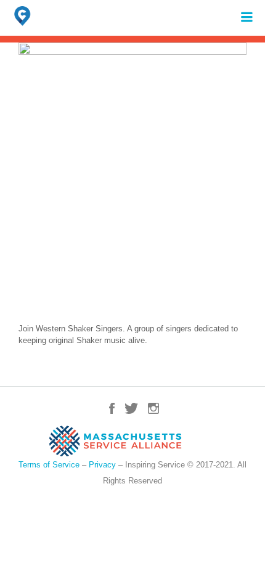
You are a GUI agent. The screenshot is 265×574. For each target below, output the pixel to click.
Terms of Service (49, 464)
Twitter (131, 408)
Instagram (153, 408)
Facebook (112, 408)
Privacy (102, 464)
